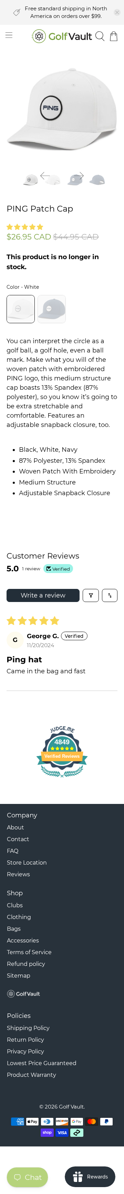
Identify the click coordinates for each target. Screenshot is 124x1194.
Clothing (19, 917)
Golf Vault (71, 1106)
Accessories (23, 940)
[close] (117, 12)
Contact (18, 839)
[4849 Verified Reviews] (62, 778)
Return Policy (25, 1040)
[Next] (79, 176)
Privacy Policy (25, 1051)
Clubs (15, 905)
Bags (14, 929)
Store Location (27, 862)
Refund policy (26, 964)
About (15, 827)
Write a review (43, 595)
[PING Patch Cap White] (62, 109)
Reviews (18, 874)
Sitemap (18, 975)
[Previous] (45, 176)
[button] (25, 227)
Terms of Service (29, 952)
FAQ (12, 851)
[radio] (21, 309)
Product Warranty (31, 1075)
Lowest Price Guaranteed (41, 1063)
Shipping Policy (28, 1028)
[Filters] (91, 595)
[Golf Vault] (62, 36)
